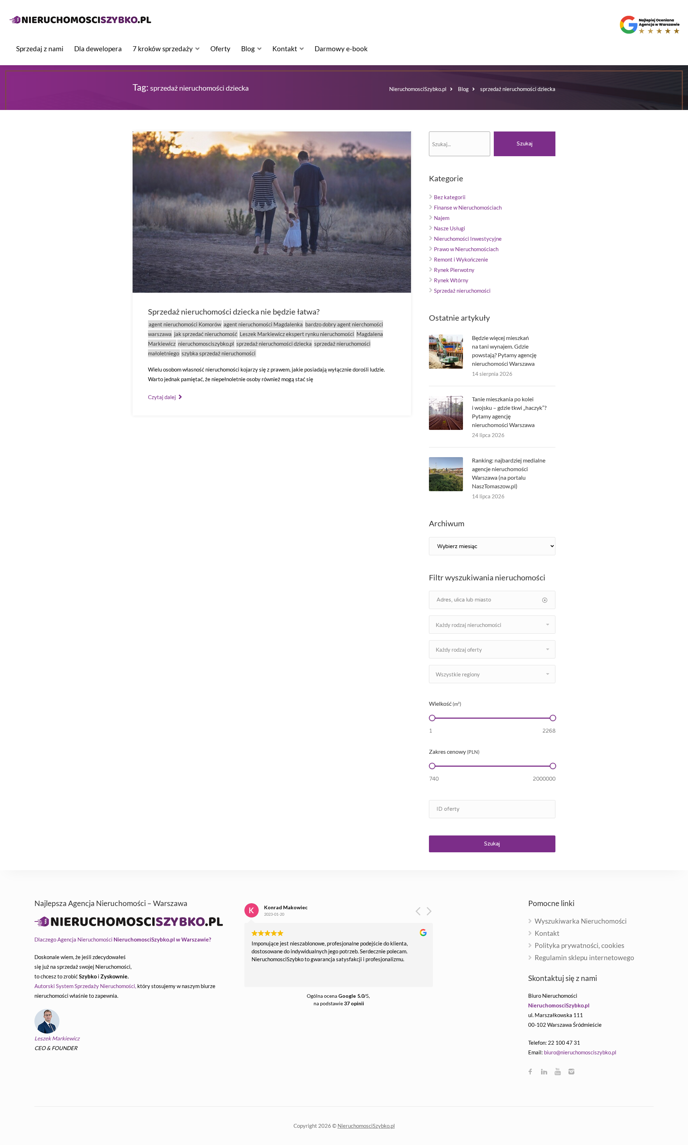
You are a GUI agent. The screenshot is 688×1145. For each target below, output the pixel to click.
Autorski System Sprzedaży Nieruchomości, (85, 986)
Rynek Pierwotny (454, 270)
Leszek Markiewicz (57, 1038)
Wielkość (445, 703)
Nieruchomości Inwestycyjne (468, 238)
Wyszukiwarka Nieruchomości (581, 921)
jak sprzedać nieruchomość (205, 334)
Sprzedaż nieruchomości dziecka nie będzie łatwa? (234, 311)
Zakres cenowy (454, 751)
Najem (441, 218)
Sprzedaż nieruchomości (462, 290)
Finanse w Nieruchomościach (468, 207)
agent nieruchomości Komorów (185, 324)
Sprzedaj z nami (39, 49)
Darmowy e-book (341, 49)
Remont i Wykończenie (461, 259)
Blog (248, 49)
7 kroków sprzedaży (163, 49)
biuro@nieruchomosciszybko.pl (580, 1052)
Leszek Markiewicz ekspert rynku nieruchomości (297, 334)
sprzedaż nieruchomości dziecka (274, 343)
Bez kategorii (449, 197)
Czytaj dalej (162, 397)
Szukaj (524, 143)
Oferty (220, 49)
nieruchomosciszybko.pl (206, 343)
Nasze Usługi (449, 228)
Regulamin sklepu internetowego (584, 958)
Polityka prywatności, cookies (579, 945)
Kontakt (284, 49)
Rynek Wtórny (451, 280)
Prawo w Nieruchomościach (466, 249)
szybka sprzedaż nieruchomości (218, 353)
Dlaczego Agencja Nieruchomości (122, 939)
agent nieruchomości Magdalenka (263, 324)
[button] (428, 913)
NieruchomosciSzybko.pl (366, 1125)
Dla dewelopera (98, 49)
